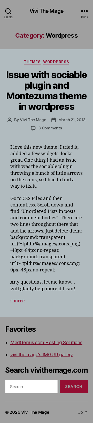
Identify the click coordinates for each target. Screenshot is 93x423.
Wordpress (56, 62)
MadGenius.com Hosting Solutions (46, 342)
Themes (32, 62)
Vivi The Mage (46, 11)
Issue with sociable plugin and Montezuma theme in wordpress (46, 90)
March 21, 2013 (72, 119)
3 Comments (50, 128)
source (17, 301)
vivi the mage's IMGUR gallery (41, 354)
